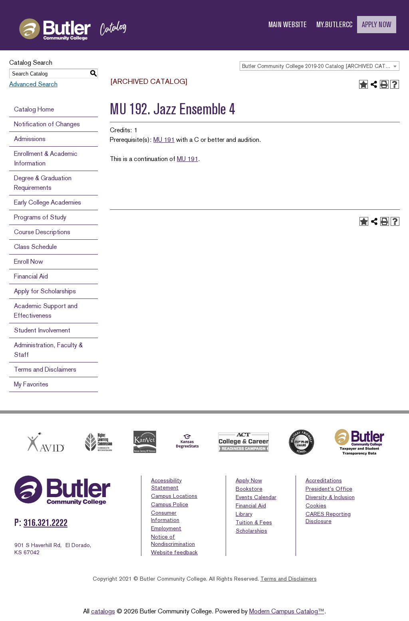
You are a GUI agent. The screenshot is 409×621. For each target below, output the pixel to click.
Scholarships (251, 530)
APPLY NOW (376, 24)
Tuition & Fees (254, 522)
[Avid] (44, 442)
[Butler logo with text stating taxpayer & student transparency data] (359, 442)
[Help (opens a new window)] (394, 84)
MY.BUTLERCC (334, 24)
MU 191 (164, 139)
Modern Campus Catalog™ (286, 611)
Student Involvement (42, 330)
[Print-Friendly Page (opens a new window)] (384, 84)
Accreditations (324, 480)
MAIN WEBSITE (287, 24)
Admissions (30, 139)
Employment (166, 528)
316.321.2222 (46, 522)
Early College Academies (47, 202)
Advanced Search (33, 84)
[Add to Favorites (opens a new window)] (363, 84)
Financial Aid (31, 276)
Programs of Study (40, 217)
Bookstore (249, 489)
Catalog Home (34, 109)
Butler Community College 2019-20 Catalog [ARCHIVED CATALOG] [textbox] (320, 66)
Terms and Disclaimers (45, 369)
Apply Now (249, 480)
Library (244, 514)
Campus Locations (174, 496)
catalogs (103, 611)
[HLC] (99, 442)
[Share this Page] (373, 84)
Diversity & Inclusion (330, 497)
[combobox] (319, 66)
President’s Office (329, 489)
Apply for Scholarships (45, 291)
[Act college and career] (243, 442)
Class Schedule (35, 247)
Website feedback (174, 552)
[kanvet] (144, 442)
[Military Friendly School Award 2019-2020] (301, 442)
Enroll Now (28, 261)
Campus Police (169, 504)
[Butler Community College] (73, 47)
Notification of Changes (47, 124)
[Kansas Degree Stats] (187, 442)
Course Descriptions (42, 232)
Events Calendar (256, 497)
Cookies (316, 505)
